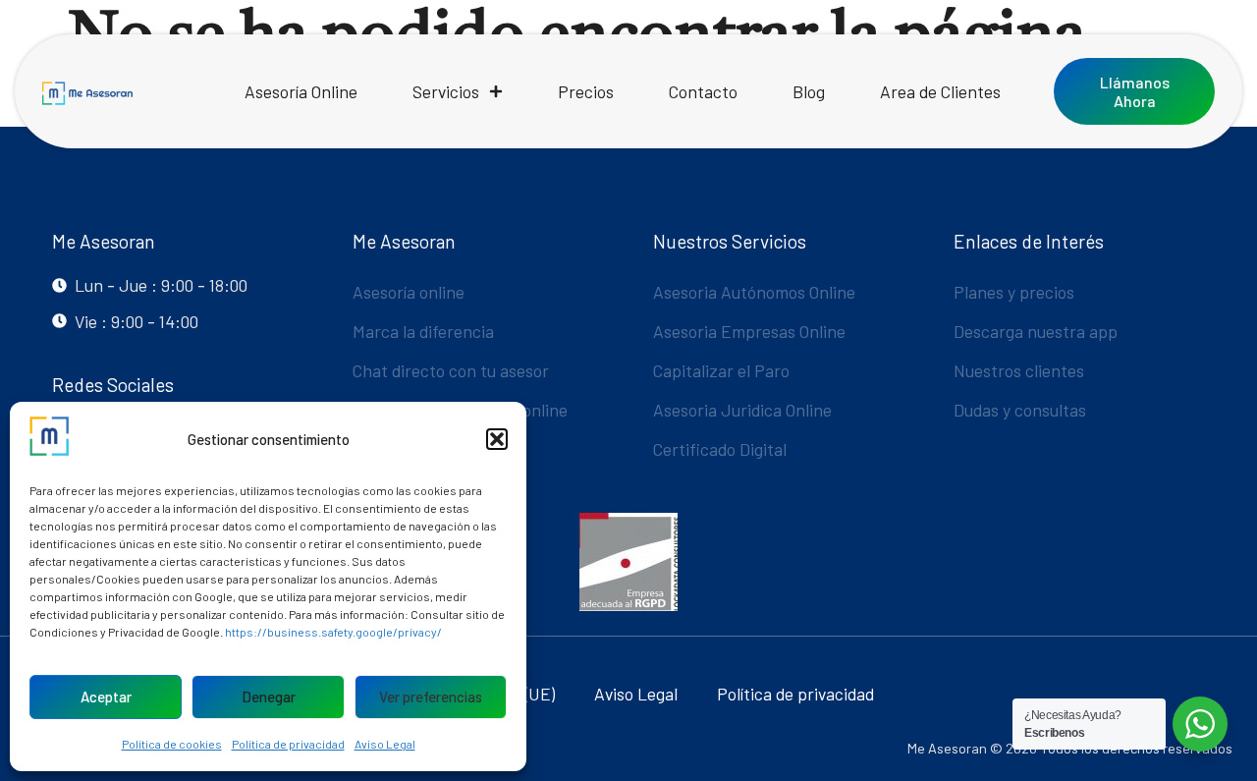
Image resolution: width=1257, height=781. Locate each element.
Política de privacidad (288, 744)
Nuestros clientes (1019, 370)
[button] (497, 439)
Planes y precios (1014, 292)
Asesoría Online (301, 91)
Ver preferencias (430, 696)
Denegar (269, 696)
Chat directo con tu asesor (451, 370)
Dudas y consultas (1020, 409)
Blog (808, 91)
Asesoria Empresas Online (749, 331)
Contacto (703, 91)
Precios (586, 91)
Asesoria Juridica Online (742, 409)
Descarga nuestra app (1036, 331)
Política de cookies (172, 744)
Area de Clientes (940, 91)
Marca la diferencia (423, 331)
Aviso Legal (385, 744)
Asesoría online (409, 292)
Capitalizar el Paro (721, 370)
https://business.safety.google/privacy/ (333, 632)
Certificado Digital (720, 449)
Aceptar (106, 696)
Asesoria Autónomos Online (754, 292)
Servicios (445, 91)
